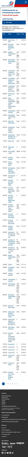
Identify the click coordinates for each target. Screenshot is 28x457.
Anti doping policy (6, 434)
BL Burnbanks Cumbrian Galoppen (11, 269)
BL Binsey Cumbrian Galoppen (10, 228)
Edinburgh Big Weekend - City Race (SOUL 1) (11, 136)
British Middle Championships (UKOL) (11, 61)
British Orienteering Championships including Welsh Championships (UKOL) (11, 103)
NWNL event (11, 141)
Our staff (4, 427)
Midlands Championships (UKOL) (11, 53)
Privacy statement (6, 430)
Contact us (4, 436)
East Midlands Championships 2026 (11, 117)
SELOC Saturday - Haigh (10, 163)
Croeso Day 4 (11, 349)
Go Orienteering (5, 415)
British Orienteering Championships (10, 421)
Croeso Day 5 (11, 347)
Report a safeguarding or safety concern (11, 432)
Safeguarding (5, 417)
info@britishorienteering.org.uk (9, 406)
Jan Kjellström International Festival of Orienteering (14, 419)
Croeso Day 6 (11, 344)
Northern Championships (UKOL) (11, 257)
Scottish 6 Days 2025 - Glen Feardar (11, 215)
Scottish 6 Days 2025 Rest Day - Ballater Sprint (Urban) (11, 199)
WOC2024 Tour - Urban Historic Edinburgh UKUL (11, 376)
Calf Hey (10, 264)
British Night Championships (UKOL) (11, 296)
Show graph (9, 22)
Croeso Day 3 (11, 352)
